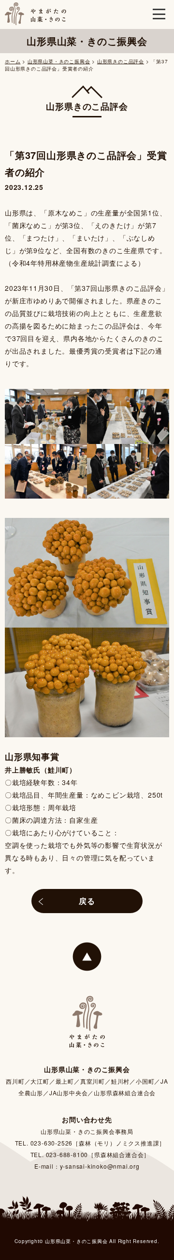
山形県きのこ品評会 (120, 61)
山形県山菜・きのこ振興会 (59, 61)
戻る (87, 900)
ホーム (12, 61)
